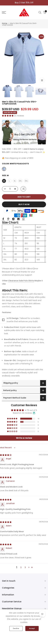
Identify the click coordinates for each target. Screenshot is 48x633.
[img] (5, 455)
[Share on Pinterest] (8, 219)
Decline (16, 628)
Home (4, 23)
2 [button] (20, 567)
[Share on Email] (18, 219)
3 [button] (25, 567)
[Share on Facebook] (3, 219)
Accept (32, 628)
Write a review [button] (24, 437)
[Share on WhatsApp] (23, 219)
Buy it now (24, 204)
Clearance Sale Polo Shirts (21, 280)
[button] (8, 115)
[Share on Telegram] (13, 219)
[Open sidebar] (3, 319)
